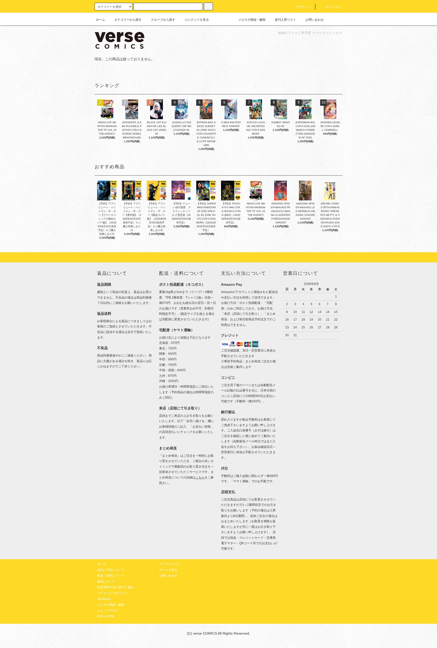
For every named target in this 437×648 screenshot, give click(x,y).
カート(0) (332, 7)
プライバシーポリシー (112, 593)
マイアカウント (169, 564)
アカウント (303, 7)
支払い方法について (110, 570)
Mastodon (104, 599)
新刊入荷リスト (285, 20)
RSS (100, 616)
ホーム (100, 20)
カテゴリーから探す (128, 20)
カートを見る (168, 570)
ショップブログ (107, 610)
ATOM (110, 616)
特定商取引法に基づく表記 (115, 587)
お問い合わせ (314, 20)
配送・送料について (110, 575)
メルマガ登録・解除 (252, 20)
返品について (106, 581)
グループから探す (163, 20)
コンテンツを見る (197, 20)
